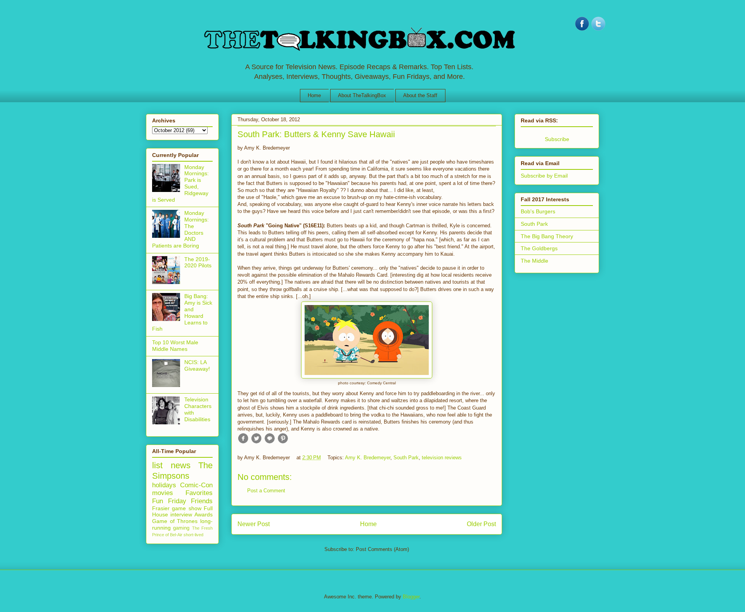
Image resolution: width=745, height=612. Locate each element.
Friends (202, 501)
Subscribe (557, 139)
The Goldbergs (539, 248)
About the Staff (420, 95)
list (157, 465)
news (181, 465)
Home (314, 95)
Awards (203, 514)
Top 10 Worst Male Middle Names (175, 345)
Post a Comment (266, 490)
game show (186, 508)
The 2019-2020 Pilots (197, 262)
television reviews (442, 457)
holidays (164, 485)
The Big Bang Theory (547, 236)
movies (162, 493)
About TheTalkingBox (362, 95)
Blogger (411, 597)
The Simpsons (182, 470)
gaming (181, 528)
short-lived (193, 534)
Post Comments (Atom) (382, 549)
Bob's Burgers (538, 211)
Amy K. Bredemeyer (367, 457)
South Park (406, 457)
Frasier (161, 508)
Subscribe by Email (544, 176)
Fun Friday (169, 501)
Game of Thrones (175, 521)
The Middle (534, 261)
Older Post (481, 524)
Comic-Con (196, 485)
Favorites (199, 493)
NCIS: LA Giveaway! (197, 365)
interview (181, 514)
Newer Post (253, 524)
